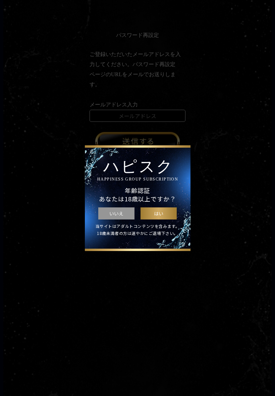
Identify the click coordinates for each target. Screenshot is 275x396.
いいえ (116, 213)
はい (158, 213)
